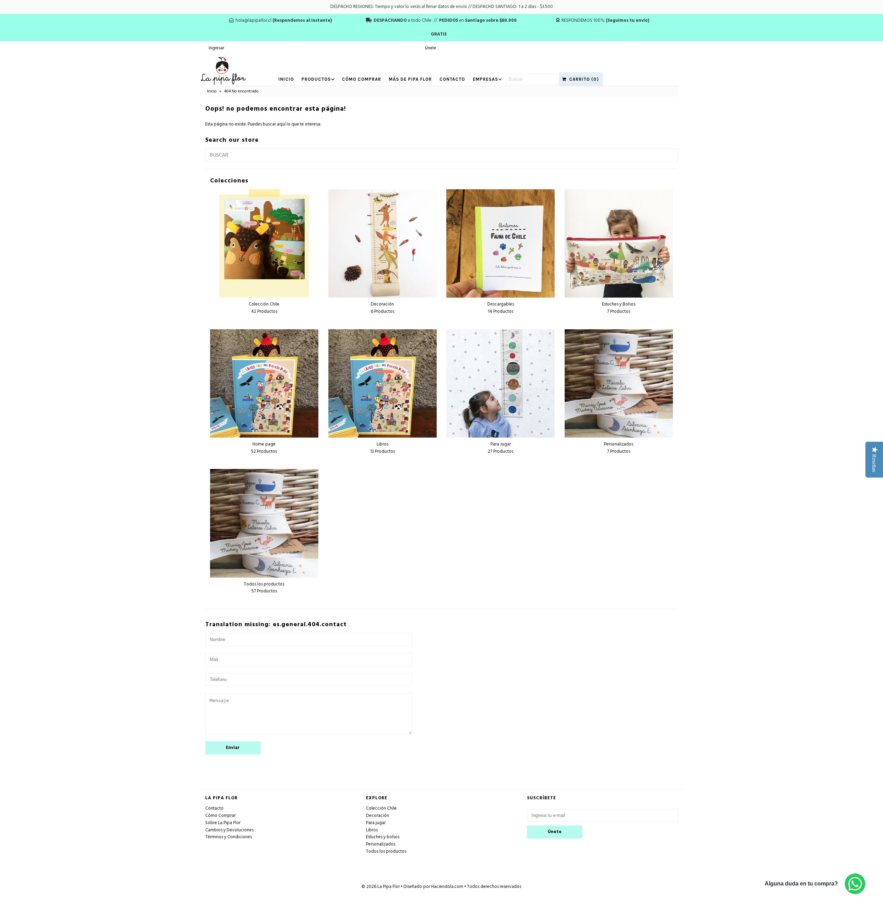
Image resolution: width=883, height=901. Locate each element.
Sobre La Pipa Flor (222, 823)
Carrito (582, 79)
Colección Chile (381, 808)
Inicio (286, 79)
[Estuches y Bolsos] (619, 243)
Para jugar (376, 823)
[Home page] (264, 383)
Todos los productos (386, 851)
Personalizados (380, 844)
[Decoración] (382, 243)
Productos (316, 79)
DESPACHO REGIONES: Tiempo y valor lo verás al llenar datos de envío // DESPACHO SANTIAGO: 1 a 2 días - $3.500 (441, 6)
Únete (430, 48)
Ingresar (216, 48)
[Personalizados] (619, 383)
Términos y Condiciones (228, 837)
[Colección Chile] (264, 243)
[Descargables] (500, 243)
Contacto (452, 79)
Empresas (485, 79)
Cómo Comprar (220, 815)
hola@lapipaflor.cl (253, 20)
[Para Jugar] (500, 383)
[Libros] (382, 383)
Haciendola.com (447, 886)
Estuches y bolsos (382, 837)
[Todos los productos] (264, 523)
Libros (372, 830)
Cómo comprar (361, 79)
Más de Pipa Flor (410, 79)
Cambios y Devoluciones (229, 830)
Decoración (377, 815)
